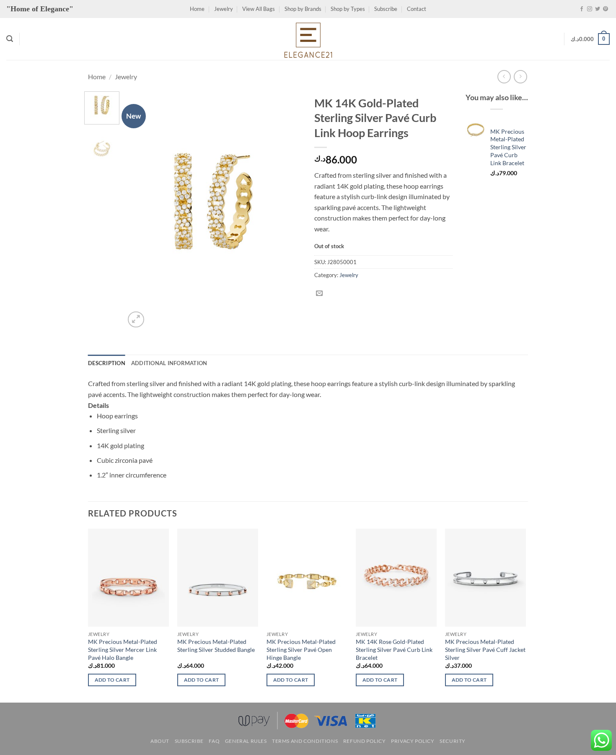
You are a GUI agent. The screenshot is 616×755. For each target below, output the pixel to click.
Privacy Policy (413, 741)
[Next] (287, 210)
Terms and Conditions (305, 741)
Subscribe (385, 8)
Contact (416, 8)
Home (197, 8)
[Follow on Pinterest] (605, 9)
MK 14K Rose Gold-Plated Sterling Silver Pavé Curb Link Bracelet (394, 649)
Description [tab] (106, 363)
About (159, 741)
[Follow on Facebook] (581, 9)
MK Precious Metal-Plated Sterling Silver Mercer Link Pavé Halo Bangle (122, 649)
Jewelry (223, 8)
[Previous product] (520, 76)
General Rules (246, 741)
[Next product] (503, 76)
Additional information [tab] (169, 363)
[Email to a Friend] (319, 293)
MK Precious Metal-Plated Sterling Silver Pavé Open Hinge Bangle (301, 649)
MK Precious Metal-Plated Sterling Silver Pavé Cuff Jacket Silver (485, 649)
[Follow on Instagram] (589, 9)
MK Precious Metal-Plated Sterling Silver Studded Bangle (216, 645)
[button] (9, 39)
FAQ (214, 741)
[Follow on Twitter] (597, 9)
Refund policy (364, 741)
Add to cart (112, 679)
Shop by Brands (303, 8)
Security (453, 741)
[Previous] (139, 210)
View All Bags (258, 8)
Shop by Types (348, 8)
